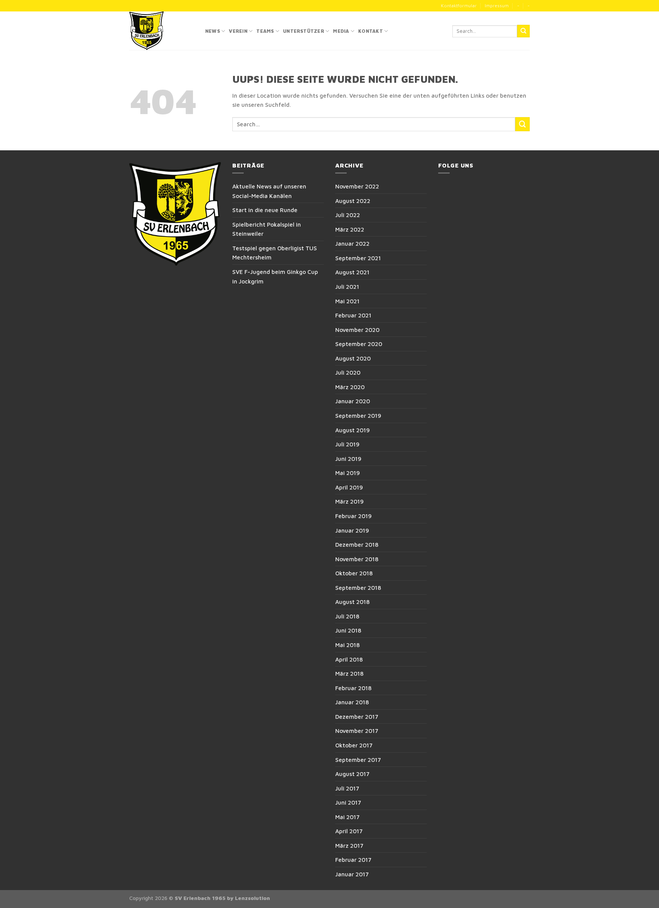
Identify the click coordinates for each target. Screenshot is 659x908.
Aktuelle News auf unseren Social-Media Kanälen (269, 191)
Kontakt (370, 31)
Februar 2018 (353, 687)
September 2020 (358, 343)
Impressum (497, 5)
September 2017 (358, 759)
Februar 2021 (353, 315)
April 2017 (349, 831)
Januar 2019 (352, 530)
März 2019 (349, 501)
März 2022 (349, 229)
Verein (238, 31)
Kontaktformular (459, 5)
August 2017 (352, 773)
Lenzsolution (252, 898)
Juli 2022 (347, 214)
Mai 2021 (347, 301)
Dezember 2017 (356, 716)
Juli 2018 (347, 616)
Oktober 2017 (354, 745)
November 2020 (357, 329)
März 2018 (349, 673)
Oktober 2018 (354, 573)
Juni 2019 (348, 458)
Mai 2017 (347, 816)
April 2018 (349, 659)
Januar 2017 (352, 874)
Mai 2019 (347, 472)
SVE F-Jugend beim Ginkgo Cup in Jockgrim (275, 276)
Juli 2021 (347, 286)
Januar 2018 (352, 702)
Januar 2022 (352, 243)
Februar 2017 (353, 859)
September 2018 (358, 587)
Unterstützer (303, 31)
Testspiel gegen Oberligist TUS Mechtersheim (274, 253)
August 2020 (353, 358)
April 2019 (349, 487)
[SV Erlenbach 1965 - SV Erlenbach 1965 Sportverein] (161, 30)
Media (341, 31)
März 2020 (350, 386)
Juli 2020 (347, 372)
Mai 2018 (347, 644)
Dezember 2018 (356, 544)
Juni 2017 (348, 802)
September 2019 (358, 415)
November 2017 (356, 730)
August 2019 (352, 430)
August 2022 (352, 200)
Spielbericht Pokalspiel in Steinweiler (266, 229)
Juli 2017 (347, 788)
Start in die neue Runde (264, 209)
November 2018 (356, 558)
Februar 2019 (353, 515)
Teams (265, 31)
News (212, 31)
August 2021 (352, 272)
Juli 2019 (347, 444)
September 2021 (358, 257)
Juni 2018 (348, 630)
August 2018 (352, 601)
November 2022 (357, 186)
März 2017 (349, 845)
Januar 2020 (352, 401)
